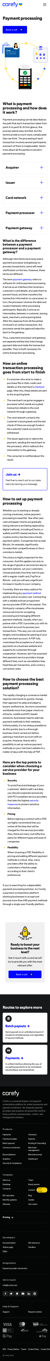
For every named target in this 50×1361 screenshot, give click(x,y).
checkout (39, 386)
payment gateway (22, 279)
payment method (32, 593)
